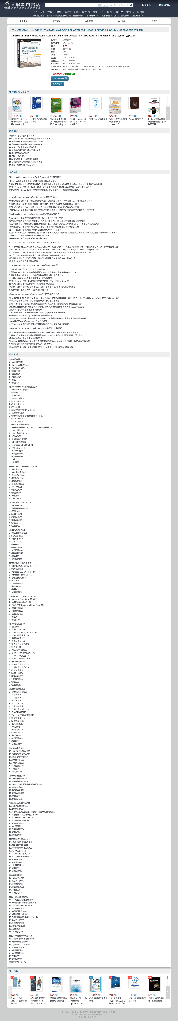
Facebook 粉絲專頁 (70, 1012)
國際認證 (86, 11)
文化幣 (116, 15)
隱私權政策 (102, 1012)
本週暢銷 (89, 21)
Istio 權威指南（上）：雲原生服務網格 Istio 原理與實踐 (117, 1002)
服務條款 (112, 1012)
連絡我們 (93, 1012)
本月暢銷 (122, 21)
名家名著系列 (107, 15)
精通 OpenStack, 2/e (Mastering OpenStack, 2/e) (79, 1001)
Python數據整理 (136, 118)
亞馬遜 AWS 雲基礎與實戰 (39, 120)
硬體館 (76, 11)
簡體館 (68, 11)
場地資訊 (140, 11)
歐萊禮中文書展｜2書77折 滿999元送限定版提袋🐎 (52, 15)
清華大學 (67, 39)
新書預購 (56, 21)
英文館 (59, 11)
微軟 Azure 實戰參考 (98, 118)
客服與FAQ (84, 1012)
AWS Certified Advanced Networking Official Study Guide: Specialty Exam (96, 66)
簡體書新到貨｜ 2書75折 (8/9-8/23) (86, 15)
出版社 (109, 11)
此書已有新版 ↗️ (60, 78)
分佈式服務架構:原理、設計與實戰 (156, 999)
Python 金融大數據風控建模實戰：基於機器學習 (157, 121)
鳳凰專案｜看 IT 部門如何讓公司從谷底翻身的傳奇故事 (19, 121)
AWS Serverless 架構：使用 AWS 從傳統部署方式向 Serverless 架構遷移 (78, 122)
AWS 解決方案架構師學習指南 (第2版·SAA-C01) (118, 121)
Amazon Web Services (73, 63)
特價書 (154, 21)
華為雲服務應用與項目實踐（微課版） (59, 999)
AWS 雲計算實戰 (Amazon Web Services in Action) (39, 1001)
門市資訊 (130, 11)
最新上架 (23, 21)
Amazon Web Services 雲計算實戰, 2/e (19, 1001)
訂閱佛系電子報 (137, 15)
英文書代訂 (125, 15)
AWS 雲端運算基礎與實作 (98, 999)
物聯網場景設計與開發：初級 (137, 999)
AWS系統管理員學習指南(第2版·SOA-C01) (82, 69)
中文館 (50, 11)
